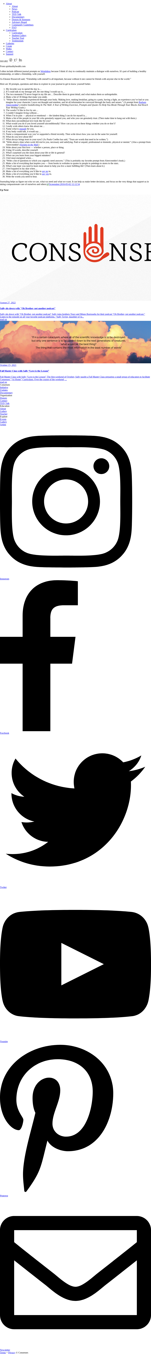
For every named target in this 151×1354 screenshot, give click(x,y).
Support (9, 54)
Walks (9, 48)
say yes (45, 174)
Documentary (18, 17)
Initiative (4, 387)
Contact (9, 51)
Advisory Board (19, 22)
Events (3, 419)
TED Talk (16, 14)
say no (45, 171)
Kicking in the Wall (29, 144)
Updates (4, 390)
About (9, 3)
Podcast (15, 11)
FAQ (14, 27)
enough (22, 129)
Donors (3, 398)
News (14, 9)
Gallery (3, 411)
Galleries (10, 43)
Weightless (46, 71)
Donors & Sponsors (21, 19)
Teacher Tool (18, 38)
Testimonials (17, 41)
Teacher (3, 414)
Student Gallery (19, 35)
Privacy (11, 1352)
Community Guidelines (22, 25)
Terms (3, 1352)
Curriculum (11, 30)
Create (9, 46)
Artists (3, 424)
